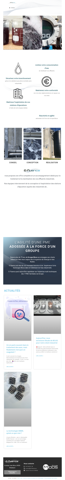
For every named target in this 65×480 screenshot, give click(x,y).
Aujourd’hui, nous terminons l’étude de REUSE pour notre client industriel (47, 340)
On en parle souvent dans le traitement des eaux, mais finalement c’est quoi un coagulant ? (17, 348)
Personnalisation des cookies (50, 478)
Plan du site (19, 478)
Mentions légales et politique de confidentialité (33, 478)
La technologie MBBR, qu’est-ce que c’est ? (15, 432)
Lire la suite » (10, 366)
